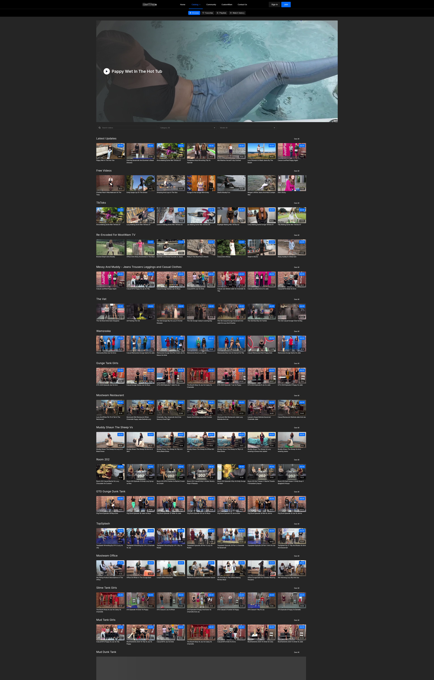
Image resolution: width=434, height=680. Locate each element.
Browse (195, 13)
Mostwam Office (107, 555)
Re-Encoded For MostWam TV (115, 234)
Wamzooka (103, 331)
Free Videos (104, 170)
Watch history (238, 13)
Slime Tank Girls (106, 587)
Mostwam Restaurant (110, 395)
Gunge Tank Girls (107, 363)
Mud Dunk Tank (106, 652)
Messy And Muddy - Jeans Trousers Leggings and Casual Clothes (139, 266)
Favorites (209, 13)
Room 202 (103, 459)
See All (296, 139)
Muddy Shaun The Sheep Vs (114, 427)
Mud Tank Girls (105, 619)
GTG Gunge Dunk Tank (110, 491)
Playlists (222, 13)
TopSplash (103, 523)
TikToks (101, 202)
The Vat (101, 299)
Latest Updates (106, 138)
